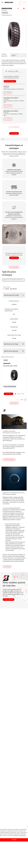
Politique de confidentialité (17, 835)
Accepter (14, 839)
